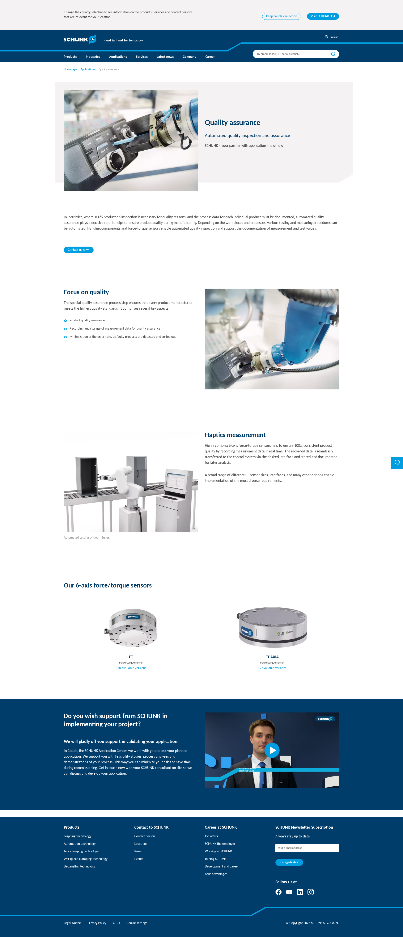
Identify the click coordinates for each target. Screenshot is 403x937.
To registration (289, 862)
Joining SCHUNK (215, 859)
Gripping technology (77, 836)
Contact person (144, 836)
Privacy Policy (97, 923)
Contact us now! (79, 250)
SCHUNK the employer (220, 844)
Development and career (222, 866)
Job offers (211, 836)
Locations (140, 844)
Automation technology (80, 844)
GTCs (116, 923)
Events (138, 859)
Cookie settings (137, 923)
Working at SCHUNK (218, 851)
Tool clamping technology (81, 851)
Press (137, 851)
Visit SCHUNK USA (323, 16)
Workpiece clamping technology (85, 859)
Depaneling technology (79, 866)
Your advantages (216, 874)
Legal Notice (72, 923)
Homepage (70, 69)
